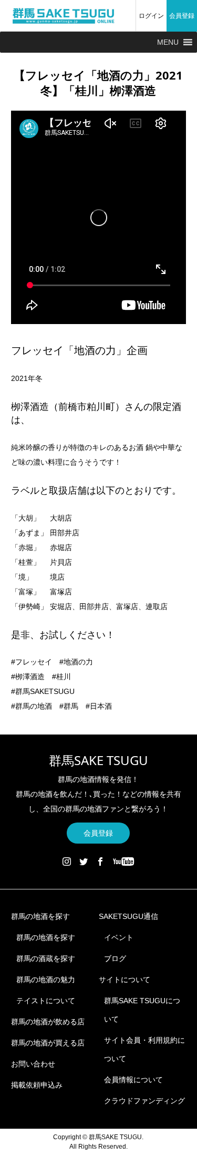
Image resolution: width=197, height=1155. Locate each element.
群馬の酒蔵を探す (45, 958)
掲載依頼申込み (37, 1085)
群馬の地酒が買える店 (48, 1043)
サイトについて (124, 979)
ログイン (151, 15)
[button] (168, 42)
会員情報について (133, 1079)
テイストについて (45, 1000)
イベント (118, 937)
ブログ (115, 958)
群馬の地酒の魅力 (45, 979)
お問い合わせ (33, 1064)
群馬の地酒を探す (40, 916)
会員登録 (181, 15)
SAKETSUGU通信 (128, 916)
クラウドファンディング (144, 1101)
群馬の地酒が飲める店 (48, 1021)
